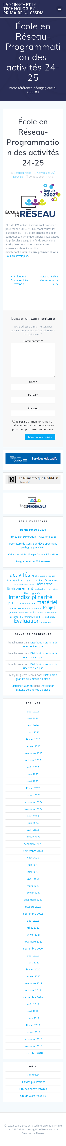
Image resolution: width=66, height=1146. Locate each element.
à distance (46, 622)
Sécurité (14, 617)
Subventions (50, 612)
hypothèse (36, 593)
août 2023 (33, 858)
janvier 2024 (33, 837)
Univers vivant (31, 617)
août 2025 (33, 767)
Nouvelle (18, 176)
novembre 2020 (33, 941)
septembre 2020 (33, 948)
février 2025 (33, 788)
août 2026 (33, 711)
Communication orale (23, 584)
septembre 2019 (33, 997)
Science (39, 612)
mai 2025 (32, 781)
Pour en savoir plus (17, 256)
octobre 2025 (33, 760)
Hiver (26, 593)
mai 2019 (32, 1011)
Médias (13, 608)
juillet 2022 (33, 927)
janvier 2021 (33, 934)
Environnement (20, 588)
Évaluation (27, 621)
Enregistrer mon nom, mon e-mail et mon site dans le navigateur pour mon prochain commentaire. (33, 425)
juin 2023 (33, 865)
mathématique (27, 603)
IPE (55, 598)
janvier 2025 (33, 795)
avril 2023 (33, 879)
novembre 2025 (33, 753)
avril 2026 (33, 725)
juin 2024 (33, 823)
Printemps (36, 608)
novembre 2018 (33, 1046)
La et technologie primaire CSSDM (23, 9)
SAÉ (32, 612)
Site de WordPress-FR (33, 1096)
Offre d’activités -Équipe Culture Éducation (33, 554)
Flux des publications (33, 1082)
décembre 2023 (33, 844)
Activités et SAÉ (46, 172)
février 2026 (33, 739)
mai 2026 (32, 718)
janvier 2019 (33, 1032)
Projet (49, 607)
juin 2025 (33, 774)
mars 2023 (33, 885)
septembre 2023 (33, 851)
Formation (53, 589)
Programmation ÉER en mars (33, 561)
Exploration (40, 589)
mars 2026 (33, 732)
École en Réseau (47, 617)
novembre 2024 (33, 809)
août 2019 (33, 1004)
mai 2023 (32, 872)
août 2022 (33, 920)
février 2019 (33, 1025)
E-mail (33, 395)
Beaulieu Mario (23, 172)
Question (13, 612)
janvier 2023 (33, 892)
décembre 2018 (33, 1039)
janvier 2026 (33, 746)
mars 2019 (33, 1018)
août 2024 (33, 816)
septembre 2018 (33, 1053)
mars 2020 (33, 962)
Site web (32, 408)
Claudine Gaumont (23, 685)
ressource (24, 612)
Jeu (10, 603)
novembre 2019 (33, 983)
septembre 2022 (33, 913)
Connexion (33, 1075)
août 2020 (33, 955)
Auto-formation (47, 576)
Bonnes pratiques (14, 580)
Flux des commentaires (33, 1089)
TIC (21, 617)
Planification (24, 608)
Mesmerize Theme (33, 1133)
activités (20, 575)
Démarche (44, 584)
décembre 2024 (33, 802)
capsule (28, 580)
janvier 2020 (33, 976)
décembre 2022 (33, 899)
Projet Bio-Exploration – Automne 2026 (33, 536)
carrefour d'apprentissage (46, 580)
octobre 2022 (33, 906)
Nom (33, 382)
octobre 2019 (33, 990)
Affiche (35, 576)
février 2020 (33, 969)
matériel (46, 602)
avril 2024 (33, 830)
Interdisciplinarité (30, 597)
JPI (16, 603)
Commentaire (33, 341)
